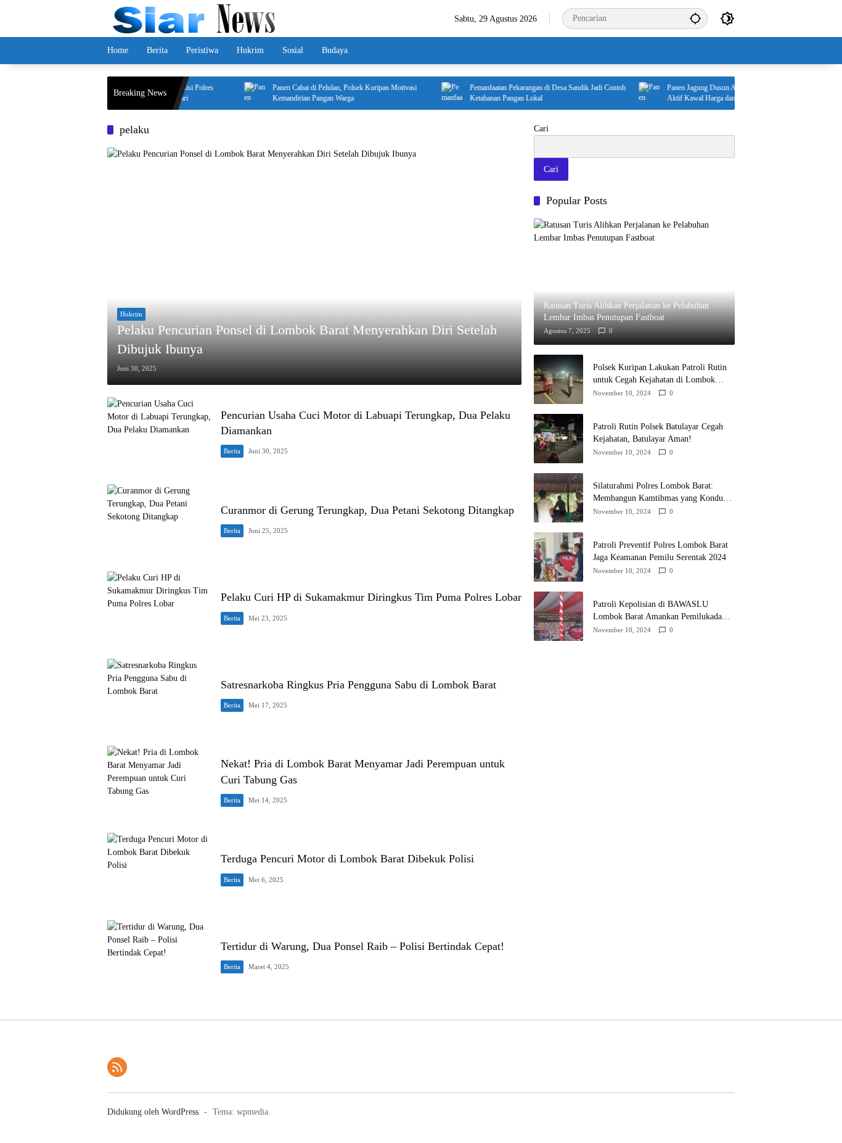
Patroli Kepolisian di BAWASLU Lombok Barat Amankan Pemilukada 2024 (657, 611)
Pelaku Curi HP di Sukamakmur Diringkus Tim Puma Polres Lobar (371, 597)
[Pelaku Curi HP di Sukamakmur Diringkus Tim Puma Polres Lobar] (159, 608)
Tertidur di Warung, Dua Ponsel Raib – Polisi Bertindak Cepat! (362, 946)
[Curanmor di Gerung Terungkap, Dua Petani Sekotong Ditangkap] (159, 521)
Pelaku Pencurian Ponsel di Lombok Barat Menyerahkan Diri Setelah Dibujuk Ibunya (307, 339)
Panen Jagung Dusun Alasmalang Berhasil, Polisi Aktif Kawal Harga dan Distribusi (721, 92)
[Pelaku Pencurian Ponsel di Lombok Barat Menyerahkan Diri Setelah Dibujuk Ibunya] (314, 265)
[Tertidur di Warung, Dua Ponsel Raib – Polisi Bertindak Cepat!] (159, 957)
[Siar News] (193, 17)
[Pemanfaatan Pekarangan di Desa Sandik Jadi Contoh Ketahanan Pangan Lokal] (434, 93)
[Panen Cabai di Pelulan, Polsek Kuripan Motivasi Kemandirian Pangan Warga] (237, 93)
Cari (541, 128)
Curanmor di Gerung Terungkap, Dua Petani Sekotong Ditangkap (367, 510)
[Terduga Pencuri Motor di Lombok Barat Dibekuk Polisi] (159, 870)
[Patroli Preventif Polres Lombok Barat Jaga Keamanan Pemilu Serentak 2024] (558, 557)
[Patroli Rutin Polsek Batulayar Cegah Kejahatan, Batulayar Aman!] (558, 438)
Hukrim (131, 314)
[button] (695, 18)
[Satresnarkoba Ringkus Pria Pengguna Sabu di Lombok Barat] (159, 696)
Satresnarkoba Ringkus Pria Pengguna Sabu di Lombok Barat (358, 685)
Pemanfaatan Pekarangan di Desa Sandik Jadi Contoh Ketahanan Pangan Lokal (530, 92)
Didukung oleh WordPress (152, 1111)
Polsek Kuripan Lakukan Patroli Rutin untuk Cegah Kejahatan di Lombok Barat (660, 374)
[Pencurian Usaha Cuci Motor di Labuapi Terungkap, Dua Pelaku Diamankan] (159, 434)
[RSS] (117, 1067)
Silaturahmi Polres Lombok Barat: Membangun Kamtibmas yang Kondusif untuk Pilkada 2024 (662, 492)
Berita (232, 451)
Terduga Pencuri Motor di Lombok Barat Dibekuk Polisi (347, 858)
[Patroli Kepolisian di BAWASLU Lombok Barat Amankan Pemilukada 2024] (558, 616)
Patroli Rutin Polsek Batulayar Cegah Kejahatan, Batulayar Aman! (658, 433)
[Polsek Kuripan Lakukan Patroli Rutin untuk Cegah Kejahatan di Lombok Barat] (558, 379)
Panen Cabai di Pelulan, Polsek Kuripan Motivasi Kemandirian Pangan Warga (327, 92)
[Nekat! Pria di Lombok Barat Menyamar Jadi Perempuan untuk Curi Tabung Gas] (159, 783)
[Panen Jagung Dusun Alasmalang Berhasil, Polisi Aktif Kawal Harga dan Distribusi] (632, 93)
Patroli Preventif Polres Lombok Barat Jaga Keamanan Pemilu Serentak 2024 (660, 551)
